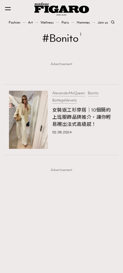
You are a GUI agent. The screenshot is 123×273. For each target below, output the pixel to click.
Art (30, 22)
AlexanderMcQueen (68, 93)
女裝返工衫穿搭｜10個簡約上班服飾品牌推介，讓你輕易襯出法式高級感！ (81, 117)
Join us (103, 22)
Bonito (93, 93)
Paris (65, 22)
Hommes (83, 22)
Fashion (14, 22)
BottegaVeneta (64, 100)
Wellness (47, 22)
